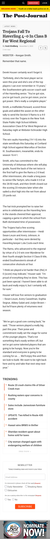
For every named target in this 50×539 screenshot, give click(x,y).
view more (24, 451)
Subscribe (33, 3)
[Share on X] (45, 48)
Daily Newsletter (15, 486)
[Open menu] (3, 3)
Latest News (9, 26)
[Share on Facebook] (40, 48)
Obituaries (12, 490)
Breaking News (35, 486)
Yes (9, 499)
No (16, 499)
